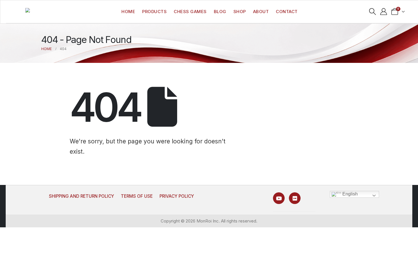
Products (154, 11)
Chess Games (190, 11)
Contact (287, 11)
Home (128, 11)
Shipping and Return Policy (81, 196)
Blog (220, 11)
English (349, 193)
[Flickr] (295, 198)
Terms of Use (137, 196)
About (261, 11)
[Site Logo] (38, 12)
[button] (373, 11)
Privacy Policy (177, 196)
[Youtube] (279, 198)
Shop (239, 11)
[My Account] (384, 11)
